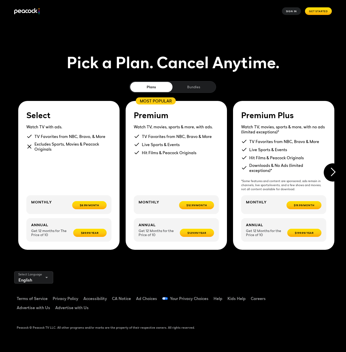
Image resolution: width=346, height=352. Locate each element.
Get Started (318, 11)
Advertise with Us (33, 307)
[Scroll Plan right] (333, 172)
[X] (286, 310)
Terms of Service (32, 298)
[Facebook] (286, 295)
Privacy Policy (65, 298)
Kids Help (236, 298)
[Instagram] (325, 295)
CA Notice (121, 298)
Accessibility (95, 298)
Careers (258, 298)
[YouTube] (312, 295)
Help (218, 298)
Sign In (291, 11)
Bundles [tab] (193, 87)
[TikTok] (299, 295)
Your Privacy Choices (189, 298)
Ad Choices (146, 298)
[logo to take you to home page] (27, 11)
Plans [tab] (151, 87)
